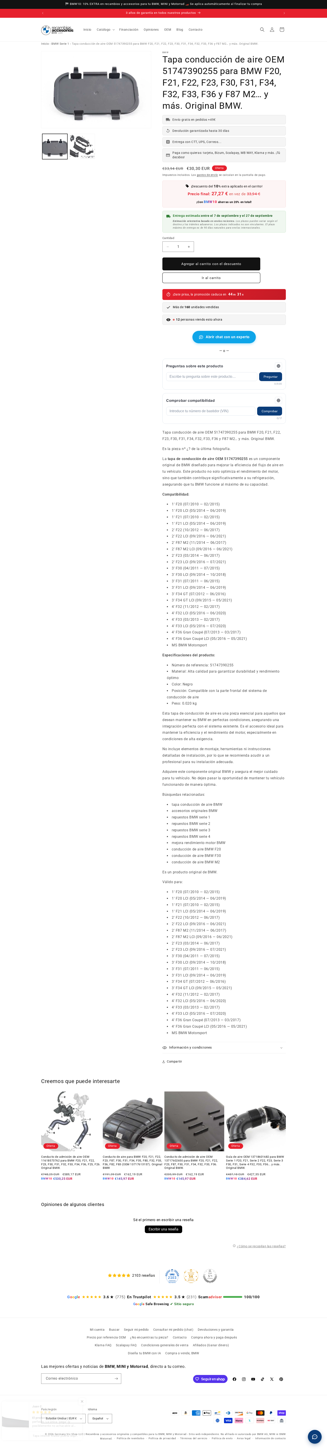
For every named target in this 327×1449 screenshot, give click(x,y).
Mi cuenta (97, 1329)
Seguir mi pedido (136, 1329)
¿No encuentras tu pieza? (149, 1337)
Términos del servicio (193, 1438)
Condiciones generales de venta (164, 1345)
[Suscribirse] (116, 1378)
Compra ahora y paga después (214, 1337)
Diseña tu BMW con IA (144, 1353)
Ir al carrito (211, 278)
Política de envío (222, 1438)
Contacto (180, 1337)
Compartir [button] (174, 1061)
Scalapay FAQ (126, 1345)
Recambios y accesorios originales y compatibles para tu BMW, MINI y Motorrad (136, 1434)
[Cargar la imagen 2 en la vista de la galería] (82, 146)
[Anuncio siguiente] (284, 13)
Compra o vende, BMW (182, 1353)
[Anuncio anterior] (43, 13)
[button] (105, 29)
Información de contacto (270, 1438)
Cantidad (168, 238)
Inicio (45, 43)
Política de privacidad (162, 1438)
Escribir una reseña (163, 1229)
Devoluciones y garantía (216, 1329)
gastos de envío (207, 175)
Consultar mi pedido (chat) (173, 1329)
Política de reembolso (130, 1438)
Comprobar (270, 411)
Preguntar (271, 376)
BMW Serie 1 (60, 43)
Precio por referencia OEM (106, 1337)
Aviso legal (244, 1438)
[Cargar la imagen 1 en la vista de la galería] (54, 146)
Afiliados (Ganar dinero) (211, 1345)
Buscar (114, 1329)
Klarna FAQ (103, 1345)
